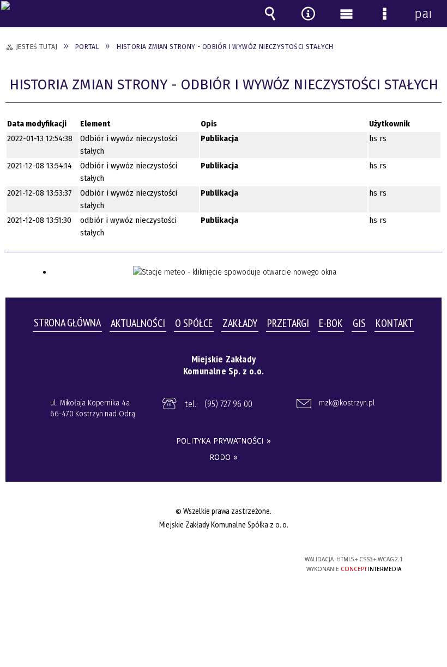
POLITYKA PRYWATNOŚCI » (223, 441)
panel (422, 13)
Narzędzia (308, 13)
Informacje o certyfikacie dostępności (87, 561)
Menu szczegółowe (384, 13)
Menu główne (346, 13)
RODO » (223, 457)
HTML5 (201, 560)
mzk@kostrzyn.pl (347, 403)
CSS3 (217, 560)
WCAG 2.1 (250, 558)
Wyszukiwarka (270, 13)
